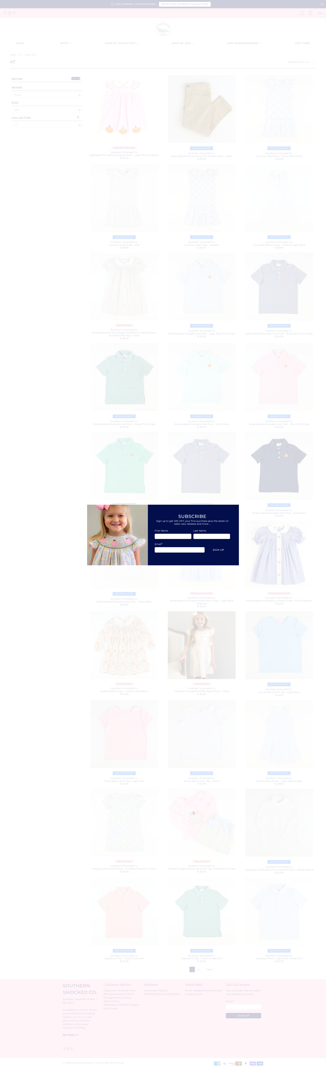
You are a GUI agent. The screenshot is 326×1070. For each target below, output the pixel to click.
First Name (161, 530)
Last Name (199, 530)
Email (158, 544)
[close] (235, 508)
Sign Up (218, 549)
